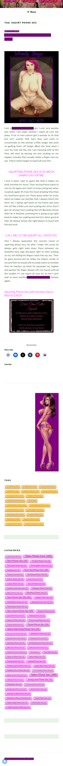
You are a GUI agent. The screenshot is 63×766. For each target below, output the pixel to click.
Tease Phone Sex (38, 624)
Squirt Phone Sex (42, 698)
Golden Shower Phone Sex (18, 707)
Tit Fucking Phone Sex (35, 684)
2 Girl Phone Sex (13, 486)
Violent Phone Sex (37, 657)
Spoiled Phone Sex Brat (16, 652)
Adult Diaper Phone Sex (15, 514)
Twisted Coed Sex (15, 574)
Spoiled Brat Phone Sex (16, 689)
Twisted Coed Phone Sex (17, 588)
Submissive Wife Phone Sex (18, 693)
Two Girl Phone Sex (36, 584)
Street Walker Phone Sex (41, 565)
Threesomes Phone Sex (17, 606)
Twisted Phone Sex (41, 561)
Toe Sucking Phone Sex (43, 670)
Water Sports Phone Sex (16, 675)
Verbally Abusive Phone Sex (40, 643)
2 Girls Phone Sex (30, 486)
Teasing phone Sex (15, 661)
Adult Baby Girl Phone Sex (40, 505)
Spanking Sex (13, 570)
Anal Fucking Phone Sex (34, 524)
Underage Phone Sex (38, 638)
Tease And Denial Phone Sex (23, 629)
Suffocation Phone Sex (38, 647)
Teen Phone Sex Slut (19, 597)
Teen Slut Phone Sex (36, 570)
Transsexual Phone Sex (39, 620)
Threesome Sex (39, 702)
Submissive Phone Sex (39, 633)
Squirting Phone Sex (23, 128)
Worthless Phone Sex (36, 593)
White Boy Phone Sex (15, 647)
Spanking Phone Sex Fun (42, 602)
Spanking (35, 652)
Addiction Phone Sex (35, 496)
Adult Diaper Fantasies (35, 510)
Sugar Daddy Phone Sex (17, 702)
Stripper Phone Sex (44, 597)
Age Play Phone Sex (31, 519)
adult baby (32, 500)
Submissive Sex (14, 684)
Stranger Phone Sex (41, 588)
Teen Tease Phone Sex (20, 611)
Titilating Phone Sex (15, 679)
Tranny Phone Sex (15, 584)
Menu (33, 12)
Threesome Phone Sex (16, 565)
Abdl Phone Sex (12, 491)
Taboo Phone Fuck (38, 556)
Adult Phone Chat (13, 519)
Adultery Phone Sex (35, 514)
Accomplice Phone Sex (15, 496)
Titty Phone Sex (13, 556)
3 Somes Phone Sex (48, 486)
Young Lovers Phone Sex (18, 666)
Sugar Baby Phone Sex (44, 666)
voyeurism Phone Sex (15, 615)
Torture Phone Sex (15, 579)
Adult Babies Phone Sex (15, 500)
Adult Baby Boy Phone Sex (16, 505)
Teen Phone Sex (17, 561)
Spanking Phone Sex (15, 643)
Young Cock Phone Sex (16, 633)
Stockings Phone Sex (37, 574)
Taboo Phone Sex (44, 674)
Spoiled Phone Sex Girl (16, 638)
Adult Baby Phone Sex (15, 510)
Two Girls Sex (50, 652)
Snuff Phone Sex (35, 579)
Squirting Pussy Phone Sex (18, 670)
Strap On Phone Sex (15, 620)
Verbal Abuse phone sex (17, 602)
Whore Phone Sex (14, 593)
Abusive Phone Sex (49, 491)
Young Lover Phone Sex (40, 679)
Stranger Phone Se (46, 611)
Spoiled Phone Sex (38, 689)
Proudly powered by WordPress (19, 759)
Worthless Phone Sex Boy (18, 698)
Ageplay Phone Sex (14, 524)
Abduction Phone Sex (30, 491)
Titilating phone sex (36, 615)
